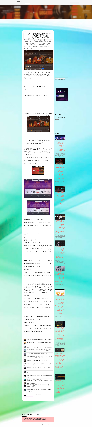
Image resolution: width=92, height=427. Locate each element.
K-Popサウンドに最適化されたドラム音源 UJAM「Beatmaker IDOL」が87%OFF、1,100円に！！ (37, 353)
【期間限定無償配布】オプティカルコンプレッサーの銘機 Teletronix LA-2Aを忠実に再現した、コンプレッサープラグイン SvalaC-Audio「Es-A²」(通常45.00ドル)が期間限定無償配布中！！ (60, 277)
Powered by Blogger (46, 424)
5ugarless (48, 425)
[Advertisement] (46, 25)
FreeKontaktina (19, 1)
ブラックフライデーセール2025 (28, 36)
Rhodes (25, 336)
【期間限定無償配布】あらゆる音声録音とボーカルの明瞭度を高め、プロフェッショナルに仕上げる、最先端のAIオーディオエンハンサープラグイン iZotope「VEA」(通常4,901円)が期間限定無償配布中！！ (60, 147)
